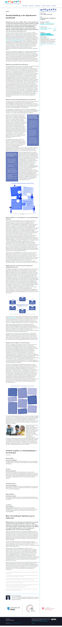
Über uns (31, 5)
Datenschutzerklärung (10, 620)
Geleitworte (25, 5)
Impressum (8, 618)
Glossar (44, 5)
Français (54, 5)
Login (33, 623)
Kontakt (48, 5)
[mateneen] (13, 2)
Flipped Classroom (48, 33)
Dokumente (37, 5)
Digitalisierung (43, 33)
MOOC (7, 40)
